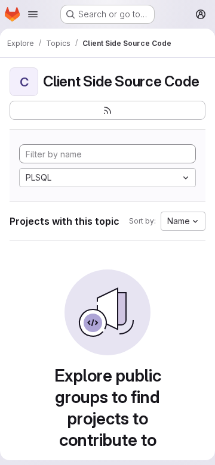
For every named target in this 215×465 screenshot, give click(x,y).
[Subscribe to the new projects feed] (107, 110)
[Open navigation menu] (32, 14)
